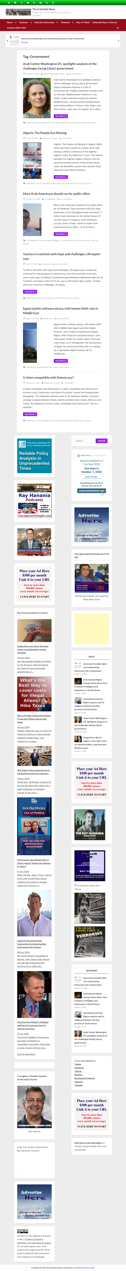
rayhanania (46, 264)
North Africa (78, 183)
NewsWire (82, 122)
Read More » (61, 116)
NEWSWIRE (91, 970)
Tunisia (76, 298)
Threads (78, 1085)
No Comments (75, 74)
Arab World (55, 122)
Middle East (66, 122)
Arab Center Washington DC (38, 122)
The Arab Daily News (43, 9)
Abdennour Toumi (50, 138)
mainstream (86, 240)
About (10, 22)
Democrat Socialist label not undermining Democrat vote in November (52, 38)
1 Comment (66, 138)
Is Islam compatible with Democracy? (48, 377)
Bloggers (56, 183)
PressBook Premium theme (84, 1268)
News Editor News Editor (54, 74)
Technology (64, 367)
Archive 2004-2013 (16, 28)
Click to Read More (26, 1054)
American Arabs (44, 240)
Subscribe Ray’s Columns (104, 22)
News (74, 122)
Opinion (87, 183)
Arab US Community (44, 22)
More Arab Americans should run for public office (56, 193)
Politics (26, 244)
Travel (69, 298)
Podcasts (65, 22)
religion (88, 421)
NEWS (92, 656)
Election (24, 42)
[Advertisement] (91, 628)
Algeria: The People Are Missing (45, 133)
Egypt (39, 367)
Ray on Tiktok (83, 22)
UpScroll (78, 1082)
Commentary (66, 183)
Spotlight (91, 122)
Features (23, 22)
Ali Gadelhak (50, 199)
